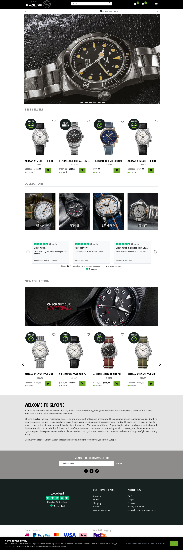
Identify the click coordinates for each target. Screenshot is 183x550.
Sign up (118, 463)
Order (96, 499)
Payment (97, 496)
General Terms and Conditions (142, 510)
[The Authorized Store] (47, 4)
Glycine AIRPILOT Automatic (74, 162)
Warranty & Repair (102, 510)
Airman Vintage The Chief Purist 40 (40, 162)
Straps (131, 499)
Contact (131, 503)
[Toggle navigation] (156, 4)
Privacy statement (136, 506)
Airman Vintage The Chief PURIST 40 (108, 375)
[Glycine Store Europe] (34, 3)
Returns (97, 506)
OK (174, 543)
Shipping (97, 503)
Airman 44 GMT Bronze (108, 162)
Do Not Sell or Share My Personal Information (145, 543)
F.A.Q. (130, 496)
